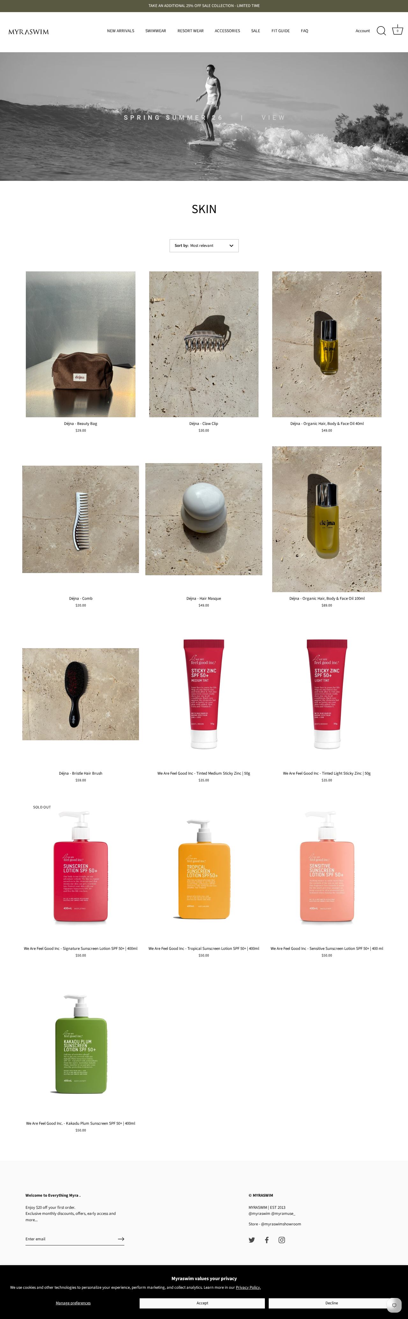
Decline (331, 1303)
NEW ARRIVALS (120, 31)
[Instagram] (282, 1240)
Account (363, 31)
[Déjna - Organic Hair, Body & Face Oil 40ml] (327, 344)
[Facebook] (267, 1240)
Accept (202, 1303)
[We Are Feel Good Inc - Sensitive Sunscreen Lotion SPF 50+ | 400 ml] (327, 869)
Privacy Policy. (248, 1287)
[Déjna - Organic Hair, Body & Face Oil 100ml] (327, 519)
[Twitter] (252, 1240)
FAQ (304, 31)
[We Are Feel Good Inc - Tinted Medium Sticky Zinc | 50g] (203, 694)
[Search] (381, 31)
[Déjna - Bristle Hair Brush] (80, 694)
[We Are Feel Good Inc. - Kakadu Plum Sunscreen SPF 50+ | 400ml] (80, 1044)
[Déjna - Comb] (80, 519)
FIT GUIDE (281, 31)
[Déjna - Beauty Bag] (80, 344)
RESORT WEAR (191, 31)
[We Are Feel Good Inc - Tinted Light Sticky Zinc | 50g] (327, 694)
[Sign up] (121, 1239)
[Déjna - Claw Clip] (203, 344)
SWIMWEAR (155, 31)
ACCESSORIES (227, 31)
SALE (255, 31)
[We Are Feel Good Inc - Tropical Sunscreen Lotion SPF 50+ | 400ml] (203, 869)
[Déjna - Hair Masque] (203, 519)
